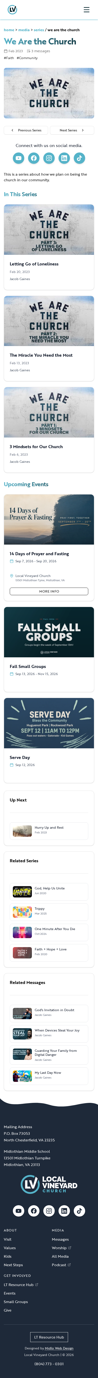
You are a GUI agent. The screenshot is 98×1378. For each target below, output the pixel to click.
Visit (7, 1239)
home (9, 30)
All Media (60, 1256)
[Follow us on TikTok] (79, 158)
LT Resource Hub (19, 1284)
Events (9, 1293)
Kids (7, 1256)
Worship (59, 1248)
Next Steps (13, 1265)
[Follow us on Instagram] (49, 158)
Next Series (68, 130)
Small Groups (16, 1301)
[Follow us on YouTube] (18, 158)
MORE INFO (49, 591)
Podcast (59, 1265)
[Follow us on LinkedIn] (64, 158)
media (24, 30)
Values (10, 1248)
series (39, 30)
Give (7, 1310)
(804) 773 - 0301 (49, 1364)
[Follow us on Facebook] (33, 158)
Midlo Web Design (59, 1348)
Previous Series (29, 130)
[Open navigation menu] (86, 9)
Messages (60, 1239)
